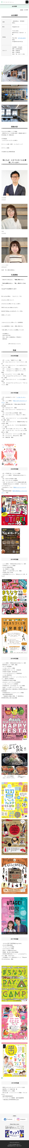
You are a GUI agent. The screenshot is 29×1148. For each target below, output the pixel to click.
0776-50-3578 (22, 38)
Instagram (23, 1119)
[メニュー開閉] (27, 2)
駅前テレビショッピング (20, 487)
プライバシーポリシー (14, 1142)
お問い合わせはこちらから (14, 343)
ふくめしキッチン (21, 397)
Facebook (9, 1119)
